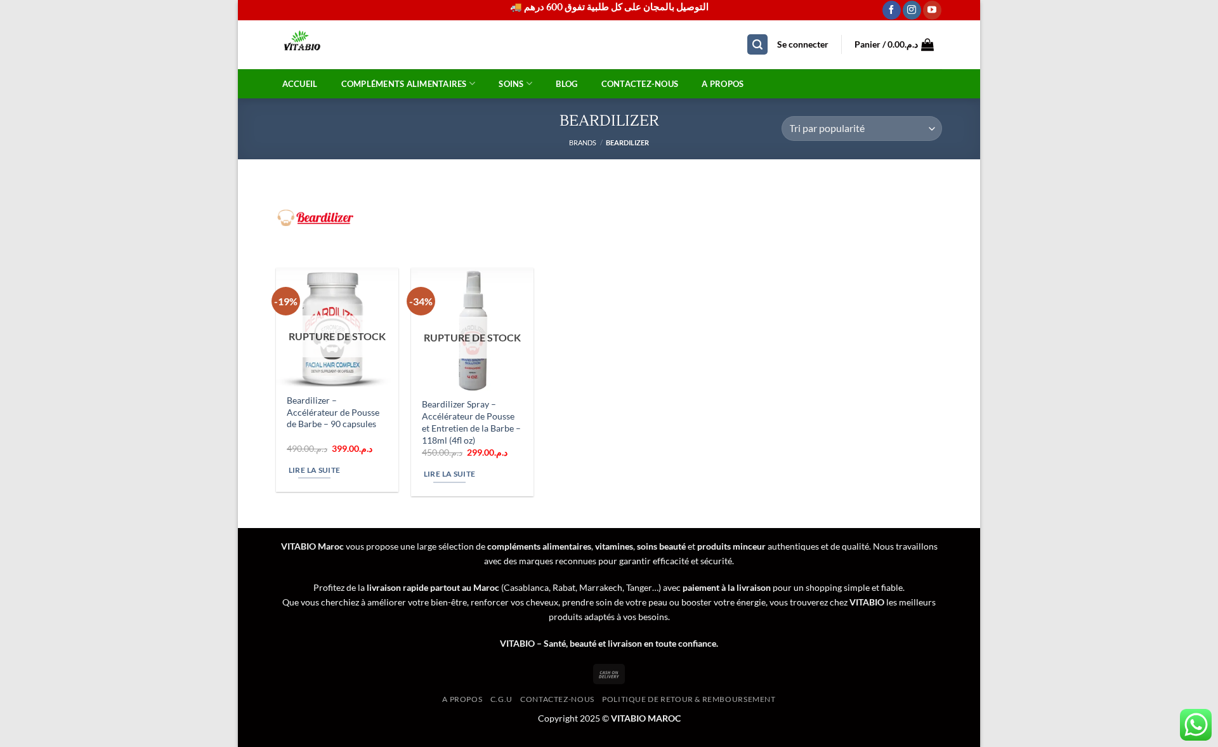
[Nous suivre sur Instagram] (912, 10)
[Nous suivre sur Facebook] (891, 10)
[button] (757, 44)
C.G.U (501, 699)
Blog (566, 84)
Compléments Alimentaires (404, 84)
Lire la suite (315, 470)
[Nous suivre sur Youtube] (932, 10)
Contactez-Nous (640, 84)
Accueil (300, 84)
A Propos (722, 84)
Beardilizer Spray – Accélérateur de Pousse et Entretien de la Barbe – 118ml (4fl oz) (471, 422)
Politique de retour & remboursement (688, 699)
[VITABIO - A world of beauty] (328, 44)
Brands (582, 142)
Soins (511, 84)
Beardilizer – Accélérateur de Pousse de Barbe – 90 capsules (333, 412)
